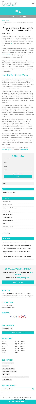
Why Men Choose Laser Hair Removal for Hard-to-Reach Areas (17, 257)
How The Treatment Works (9, 193)
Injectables (6, 374)
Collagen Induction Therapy (9, 208)
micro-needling (6, 54)
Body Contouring (7, 202)
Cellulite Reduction (7, 205)
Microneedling (6, 233)
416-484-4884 (9, 306)
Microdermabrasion (7, 217)
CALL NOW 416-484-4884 (18, 401)
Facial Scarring (6, 211)
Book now (18, 282)
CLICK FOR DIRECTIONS (18, 333)
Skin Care (5, 224)
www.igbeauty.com (6, 150)
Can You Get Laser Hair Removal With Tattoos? (14, 242)
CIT (11, 44)
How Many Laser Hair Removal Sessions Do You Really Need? (16, 252)
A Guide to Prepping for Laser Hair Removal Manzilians (17, 245)
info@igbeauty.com (22, 278)
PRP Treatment (7, 380)
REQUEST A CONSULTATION (18, 17)
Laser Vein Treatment (8, 227)
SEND (18, 176)
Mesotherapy (6, 230)
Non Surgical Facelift (8, 221)
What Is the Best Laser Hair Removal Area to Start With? (17, 249)
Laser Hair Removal (7, 214)
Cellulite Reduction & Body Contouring (15, 377)
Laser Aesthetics (8, 363)
